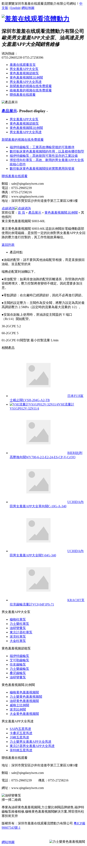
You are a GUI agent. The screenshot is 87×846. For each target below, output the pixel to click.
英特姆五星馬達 (21, 750)
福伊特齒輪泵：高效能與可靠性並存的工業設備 (44, 155)
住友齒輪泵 (18, 664)
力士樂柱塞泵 (19, 623)
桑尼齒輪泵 (18, 673)
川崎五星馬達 (19, 737)
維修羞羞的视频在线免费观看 (31, 90)
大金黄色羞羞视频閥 (24, 713)
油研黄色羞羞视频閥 (24, 701)
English (15, 8)
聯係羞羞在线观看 (23, 94)
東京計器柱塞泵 (21, 632)
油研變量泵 (18, 628)
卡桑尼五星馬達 (21, 733)
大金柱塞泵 (18, 641)
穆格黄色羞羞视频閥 (24, 692)
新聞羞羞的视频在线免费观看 (31, 86)
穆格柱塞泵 (18, 619)
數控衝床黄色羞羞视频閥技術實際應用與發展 (42, 168)
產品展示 (9, 111)
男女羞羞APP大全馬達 (26, 82)
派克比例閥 (18, 709)
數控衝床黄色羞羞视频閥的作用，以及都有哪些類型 (47, 151)
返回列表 (8, 244)
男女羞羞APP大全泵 (24, 69)
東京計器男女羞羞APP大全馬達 (32, 746)
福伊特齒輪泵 (19, 656)
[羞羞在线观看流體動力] (36, 18)
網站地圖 (27, 8)
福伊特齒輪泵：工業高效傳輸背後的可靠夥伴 (42, 147)
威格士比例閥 (19, 705)
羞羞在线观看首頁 (23, 64)
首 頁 (21, 212)
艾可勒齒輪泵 (19, 660)
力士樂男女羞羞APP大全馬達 (30, 741)
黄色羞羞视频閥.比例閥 (26, 77)
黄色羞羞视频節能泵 (24, 73)
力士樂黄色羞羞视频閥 (26, 696)
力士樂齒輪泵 (19, 668)
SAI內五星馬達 (20, 729)
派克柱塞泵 (18, 636)
